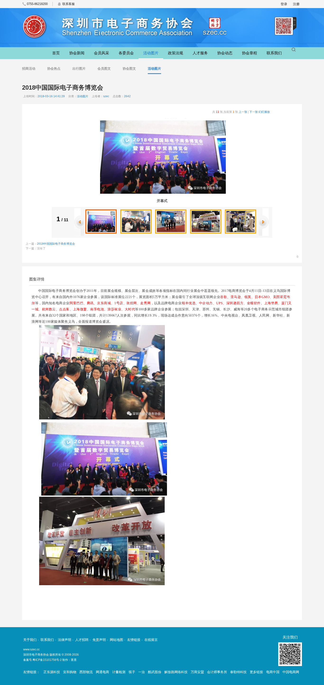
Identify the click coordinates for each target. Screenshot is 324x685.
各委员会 (126, 53)
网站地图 (116, 640)
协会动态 (224, 53)
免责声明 (99, 640)
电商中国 (272, 672)
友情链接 (133, 640)
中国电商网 (290, 672)
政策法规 (175, 53)
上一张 (243, 112)
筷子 (132, 672)
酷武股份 (154, 672)
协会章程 (249, 53)
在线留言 (151, 640)
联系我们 (274, 53)
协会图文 (129, 68)
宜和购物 (69, 672)
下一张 (253, 112)
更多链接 (256, 672)
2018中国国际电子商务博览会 (56, 243)
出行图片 (79, 68)
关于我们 (30, 640)
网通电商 (102, 672)
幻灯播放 (264, 112)
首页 (56, 53)
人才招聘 (81, 640)
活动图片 (150, 53)
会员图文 (104, 68)
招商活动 (28, 68)
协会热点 (53, 68)
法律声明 (64, 640)
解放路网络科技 (176, 672)
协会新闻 (76, 53)
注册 (296, 4)
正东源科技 (51, 672)
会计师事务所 (217, 672)
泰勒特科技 (238, 672)
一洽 (141, 672)
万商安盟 (197, 672)
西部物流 (86, 672)
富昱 (74, 660)
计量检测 (118, 672)
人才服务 (200, 53)
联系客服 (68, 4)
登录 (284, 4)
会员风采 (101, 53)
